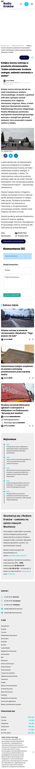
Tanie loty (4, 679)
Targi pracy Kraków (8, 673)
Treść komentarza (12, 277)
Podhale (4, 642)
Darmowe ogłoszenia (8, 701)
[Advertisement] (17, 27)
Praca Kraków (6, 667)
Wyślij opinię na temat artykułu (13, 241)
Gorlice (3, 645)
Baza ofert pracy (7, 692)
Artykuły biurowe (7, 689)
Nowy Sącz (4, 638)
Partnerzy (4, 660)
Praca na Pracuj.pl (7, 664)
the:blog (4, 695)
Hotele (3, 682)
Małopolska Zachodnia (9, 635)
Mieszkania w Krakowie (9, 698)
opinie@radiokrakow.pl (17, 556)
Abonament (5, 654)
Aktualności (5, 46)
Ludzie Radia (5, 648)
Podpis (7, 270)
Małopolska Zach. (18, 46)
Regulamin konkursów (8, 651)
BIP (2, 657)
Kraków (3, 629)
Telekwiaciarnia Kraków (9, 676)
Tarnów (3, 632)
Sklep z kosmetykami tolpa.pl (11, 704)
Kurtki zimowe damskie (9, 685)
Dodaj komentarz (12, 295)
